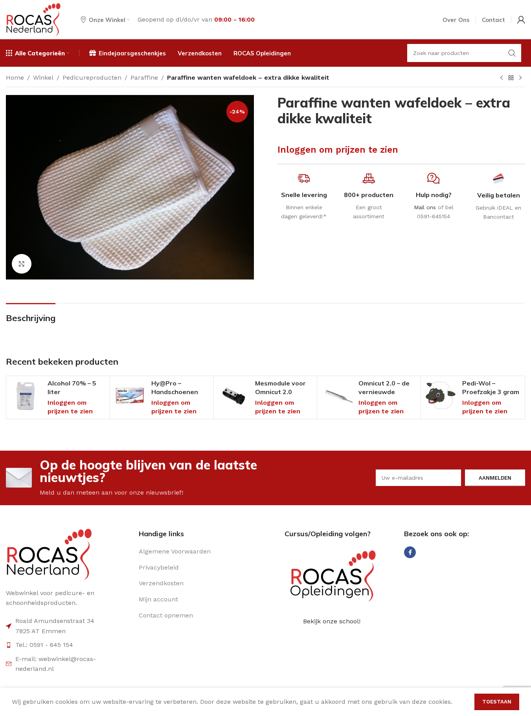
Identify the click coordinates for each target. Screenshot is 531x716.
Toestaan (496, 702)
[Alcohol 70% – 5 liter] (26, 395)
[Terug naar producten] (511, 78)
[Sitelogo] (33, 19)
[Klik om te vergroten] (21, 264)
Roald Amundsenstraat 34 (54, 621)
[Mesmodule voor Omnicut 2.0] (233, 395)
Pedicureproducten (91, 77)
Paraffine (144, 77)
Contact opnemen (166, 615)
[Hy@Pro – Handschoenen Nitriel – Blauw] (129, 395)
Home (15, 77)
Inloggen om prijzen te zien (337, 149)
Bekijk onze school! (331, 621)
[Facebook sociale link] (410, 552)
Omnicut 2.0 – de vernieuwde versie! (384, 392)
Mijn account (158, 599)
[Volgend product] (520, 78)
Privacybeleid (159, 567)
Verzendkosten (161, 583)
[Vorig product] (501, 78)
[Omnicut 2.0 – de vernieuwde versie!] (337, 395)
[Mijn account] (521, 19)
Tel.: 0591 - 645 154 (44, 644)
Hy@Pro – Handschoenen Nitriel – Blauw (174, 392)
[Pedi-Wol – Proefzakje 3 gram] (440, 395)
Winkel (43, 77)
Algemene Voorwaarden (175, 551)
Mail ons (425, 207)
